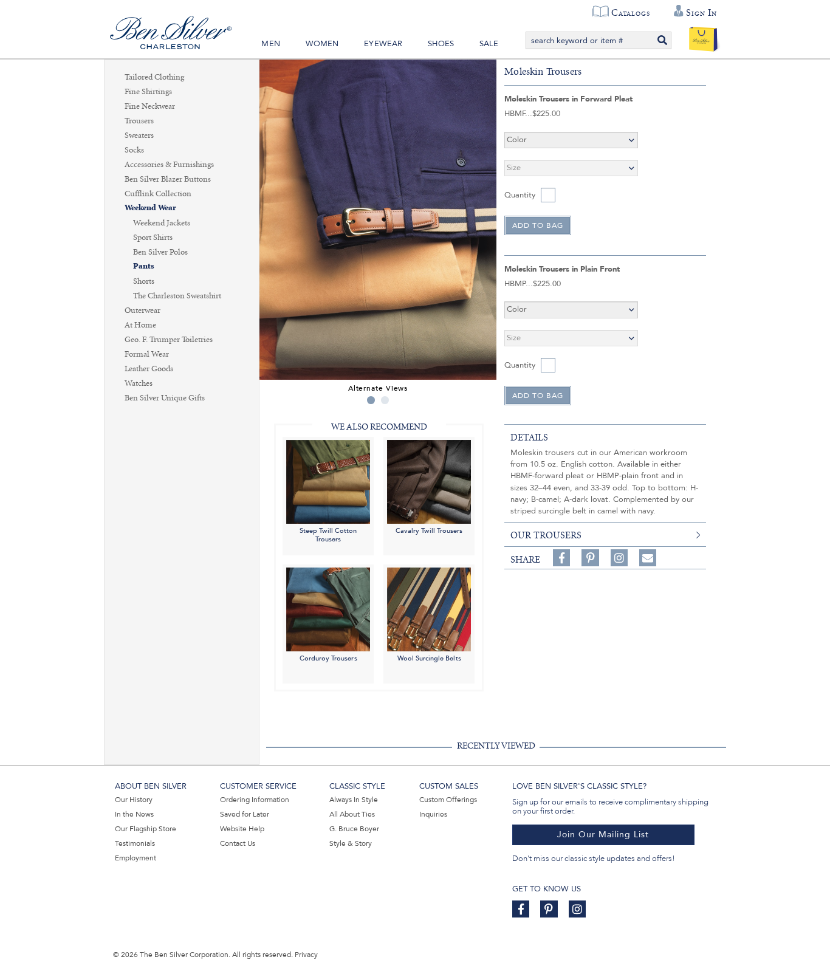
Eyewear (383, 43)
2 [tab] (385, 400)
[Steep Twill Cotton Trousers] (328, 481)
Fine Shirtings (148, 91)
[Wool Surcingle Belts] (429, 609)
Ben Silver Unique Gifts (165, 398)
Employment (135, 858)
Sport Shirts (153, 237)
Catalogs (630, 13)
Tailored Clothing (154, 77)
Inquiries (433, 814)
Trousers (139, 121)
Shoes (441, 43)
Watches (139, 383)
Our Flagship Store (145, 829)
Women (322, 43)
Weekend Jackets (161, 223)
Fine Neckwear (150, 106)
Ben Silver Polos (160, 252)
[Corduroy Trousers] (328, 609)
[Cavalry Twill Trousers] (429, 481)
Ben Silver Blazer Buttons (168, 179)
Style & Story (350, 843)
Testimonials (135, 843)
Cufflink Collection (158, 194)
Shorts (143, 281)
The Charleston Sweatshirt (177, 296)
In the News (134, 814)
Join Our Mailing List (603, 834)
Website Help (242, 829)
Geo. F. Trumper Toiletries (169, 339)
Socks (134, 150)
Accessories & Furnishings (169, 164)
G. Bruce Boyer (354, 829)
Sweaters (139, 135)
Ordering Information (254, 799)
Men (270, 43)
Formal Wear (147, 354)
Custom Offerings (448, 799)
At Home (140, 325)
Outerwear (142, 310)
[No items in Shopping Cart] (703, 36)
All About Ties (352, 814)
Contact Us (237, 843)
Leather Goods (149, 369)
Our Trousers (545, 535)
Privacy (306, 954)
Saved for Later (244, 814)
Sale (489, 43)
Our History (134, 799)
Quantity (519, 195)
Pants (143, 266)
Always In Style (353, 799)
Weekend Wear (150, 208)
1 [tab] (371, 400)
